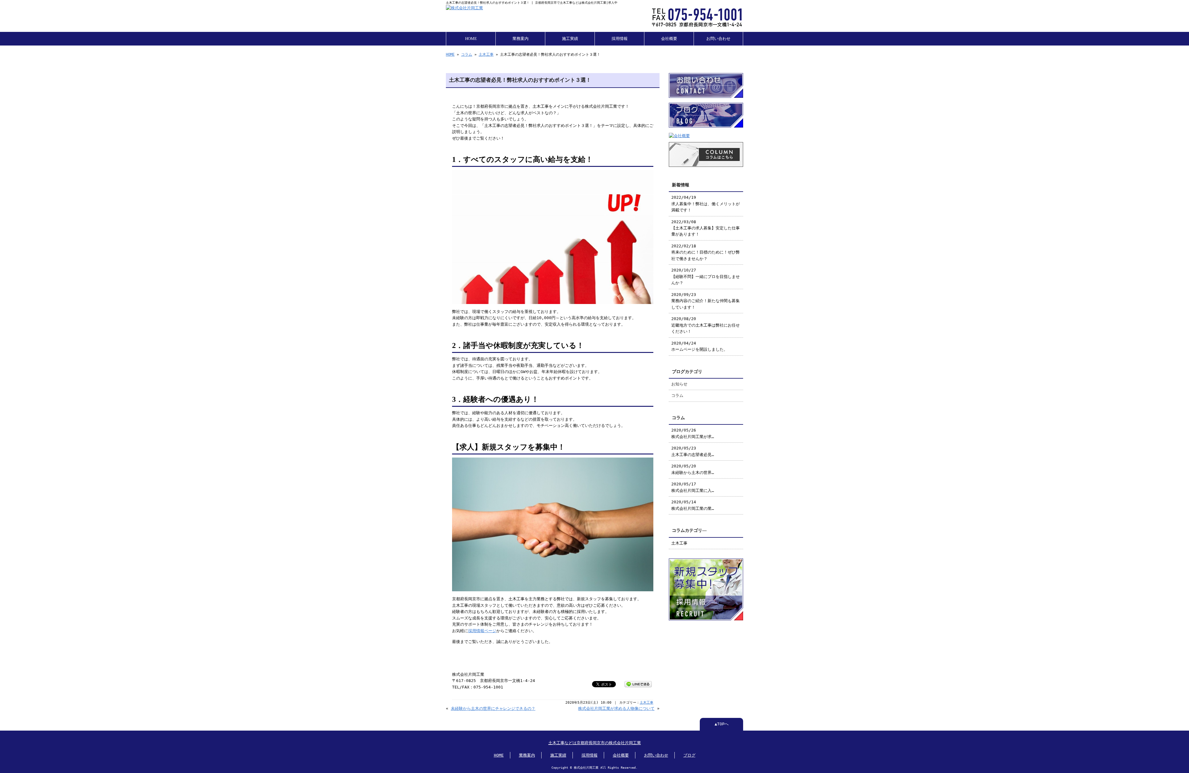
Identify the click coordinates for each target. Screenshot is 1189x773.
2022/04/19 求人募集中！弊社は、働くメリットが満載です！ (705, 203)
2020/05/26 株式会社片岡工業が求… (692, 433)
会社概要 (669, 39)
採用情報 (620, 39)
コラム (466, 54)
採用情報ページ (482, 630)
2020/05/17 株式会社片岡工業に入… (692, 487)
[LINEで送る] (638, 683)
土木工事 (486, 54)
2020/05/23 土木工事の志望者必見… (692, 451)
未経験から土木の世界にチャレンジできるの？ (493, 708)
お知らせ (679, 384)
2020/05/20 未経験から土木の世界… (692, 469)
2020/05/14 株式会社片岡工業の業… (692, 505)
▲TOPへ (722, 724)
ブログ (689, 755)
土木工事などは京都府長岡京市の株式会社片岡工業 (594, 742)
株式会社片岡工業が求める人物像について (616, 708)
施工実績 (570, 39)
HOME (471, 39)
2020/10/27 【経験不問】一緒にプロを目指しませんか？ (705, 276)
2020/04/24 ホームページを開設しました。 (699, 346)
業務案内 (520, 39)
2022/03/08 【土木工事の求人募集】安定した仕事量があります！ (705, 228)
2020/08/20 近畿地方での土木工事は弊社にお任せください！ (705, 325)
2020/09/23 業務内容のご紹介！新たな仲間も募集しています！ (705, 301)
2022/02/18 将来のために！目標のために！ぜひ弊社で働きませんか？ (705, 252)
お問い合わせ (718, 39)
